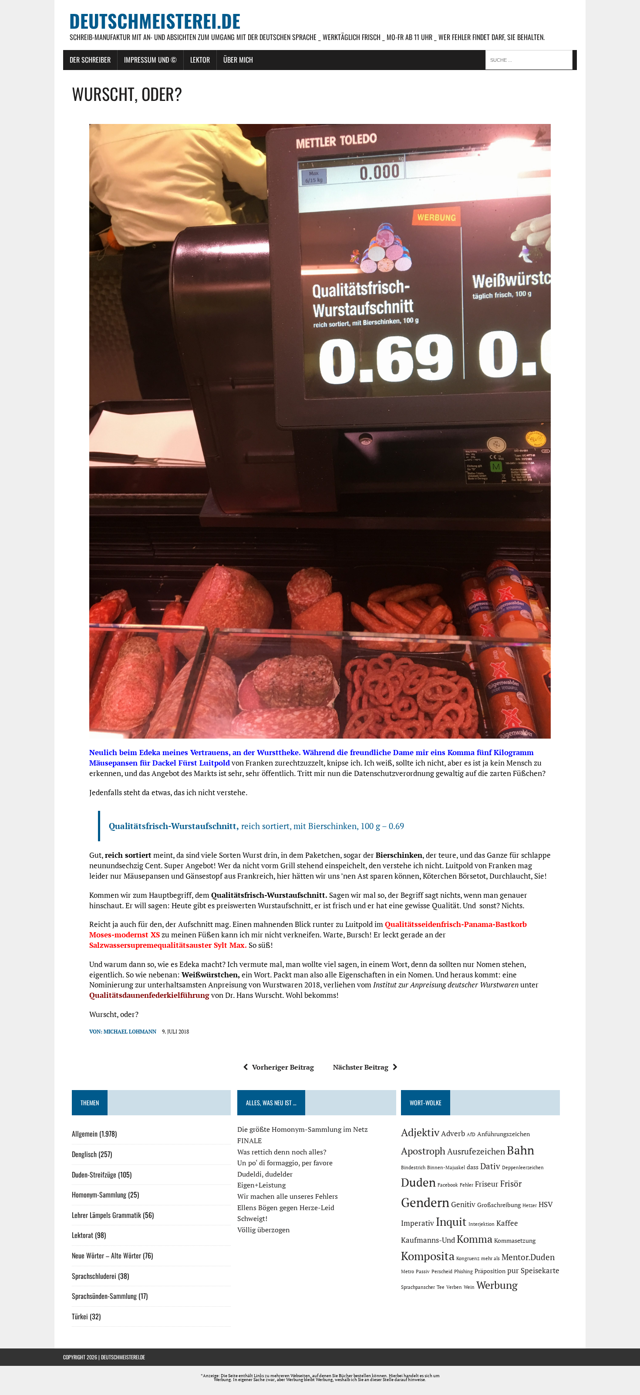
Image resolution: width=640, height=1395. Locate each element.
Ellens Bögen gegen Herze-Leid (285, 1207)
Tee (441, 1287)
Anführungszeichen (503, 1134)
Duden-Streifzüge (94, 1174)
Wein (469, 1287)
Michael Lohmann (130, 1031)
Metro (407, 1271)
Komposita (428, 1255)
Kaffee (507, 1223)
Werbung (497, 1285)
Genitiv (463, 1204)
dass (472, 1167)
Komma (474, 1239)
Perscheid (441, 1271)
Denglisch (84, 1154)
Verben (454, 1287)
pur (513, 1270)
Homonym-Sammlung (99, 1194)
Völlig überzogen (263, 1229)
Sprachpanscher (418, 1287)
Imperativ (417, 1223)
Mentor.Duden (528, 1257)
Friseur (487, 1184)
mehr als (490, 1258)
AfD (471, 1134)
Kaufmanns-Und (428, 1240)
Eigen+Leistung (261, 1185)
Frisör (511, 1183)
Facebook (448, 1185)
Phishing (463, 1271)
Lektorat (82, 1235)
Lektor (200, 59)
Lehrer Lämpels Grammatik (106, 1215)
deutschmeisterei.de (123, 1357)
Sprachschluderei (94, 1276)
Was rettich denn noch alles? (282, 1152)
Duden (418, 1182)
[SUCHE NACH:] (531, 59)
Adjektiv (420, 1132)
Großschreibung (499, 1205)
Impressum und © (150, 59)
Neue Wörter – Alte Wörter (106, 1255)
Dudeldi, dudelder (265, 1174)
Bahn (520, 1150)
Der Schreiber (90, 59)
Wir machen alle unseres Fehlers (287, 1196)
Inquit (451, 1221)
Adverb (453, 1133)
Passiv (423, 1271)
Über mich (238, 59)
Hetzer (529, 1205)
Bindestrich (413, 1167)
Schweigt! (252, 1218)
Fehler (466, 1185)
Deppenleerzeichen (523, 1167)
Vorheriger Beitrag (283, 1067)
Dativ (490, 1166)
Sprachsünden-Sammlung (104, 1296)
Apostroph (423, 1150)
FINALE (249, 1140)
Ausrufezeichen (476, 1151)
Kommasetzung (515, 1240)
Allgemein (85, 1133)
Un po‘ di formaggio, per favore (285, 1163)
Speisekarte (540, 1270)
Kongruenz (467, 1258)
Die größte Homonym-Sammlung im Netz (302, 1129)
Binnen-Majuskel (446, 1167)
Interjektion (481, 1224)
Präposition (490, 1271)
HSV (546, 1204)
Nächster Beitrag (360, 1067)
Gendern (425, 1202)
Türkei (80, 1316)
